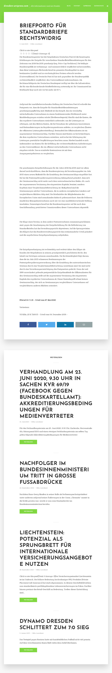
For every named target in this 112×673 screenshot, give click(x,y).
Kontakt (77, 6)
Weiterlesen (28, 442)
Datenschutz (99, 6)
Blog (69, 6)
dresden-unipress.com (16, 6)
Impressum (87, 6)
